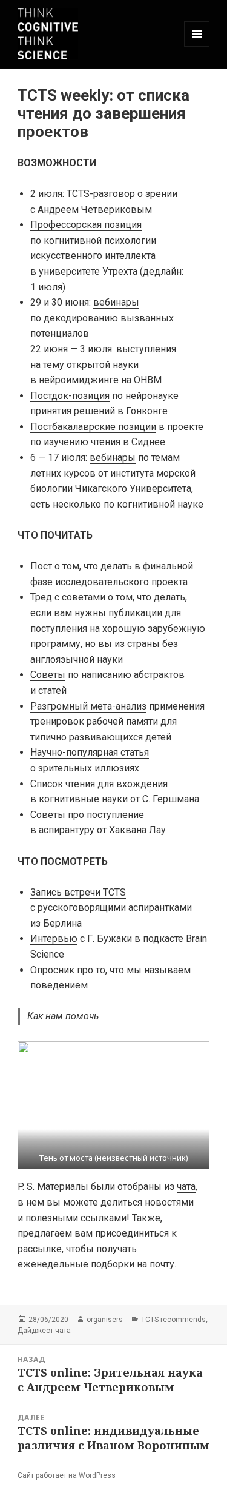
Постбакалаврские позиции (93, 426)
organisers (105, 1319)
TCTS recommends (173, 1319)
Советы (47, 674)
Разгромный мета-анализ (88, 706)
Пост (41, 566)
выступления (146, 349)
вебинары (116, 302)
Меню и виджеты (197, 46)
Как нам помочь (63, 1016)
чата (186, 1186)
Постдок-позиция (70, 395)
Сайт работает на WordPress (67, 1475)
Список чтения (62, 784)
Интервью (53, 938)
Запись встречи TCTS (78, 892)
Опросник (52, 970)
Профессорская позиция (86, 224)
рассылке (40, 1249)
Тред (41, 597)
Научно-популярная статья (89, 752)
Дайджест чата (44, 1330)
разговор (114, 194)
